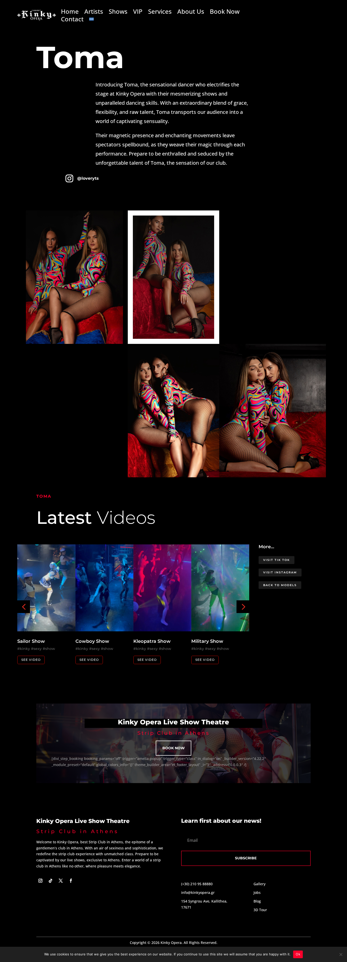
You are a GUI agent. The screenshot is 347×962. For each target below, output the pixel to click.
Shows (118, 12)
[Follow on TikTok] (50, 881)
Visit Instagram (280, 572)
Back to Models (280, 585)
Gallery (259, 883)
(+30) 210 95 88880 (197, 883)
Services (160, 12)
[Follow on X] (61, 881)
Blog (257, 901)
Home (70, 12)
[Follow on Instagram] (40, 881)
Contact (72, 20)
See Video (31, 660)
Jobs (257, 892)
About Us (190, 12)
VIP (138, 12)
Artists (93, 12)
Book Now (225, 12)
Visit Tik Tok (276, 560)
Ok (298, 954)
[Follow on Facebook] (71, 881)
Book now (173, 748)
